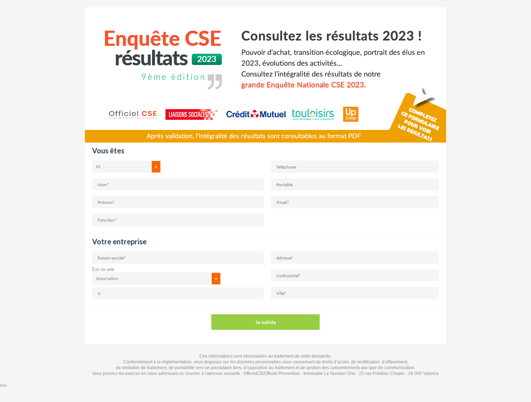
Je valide (265, 322)
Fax (3, 385)
